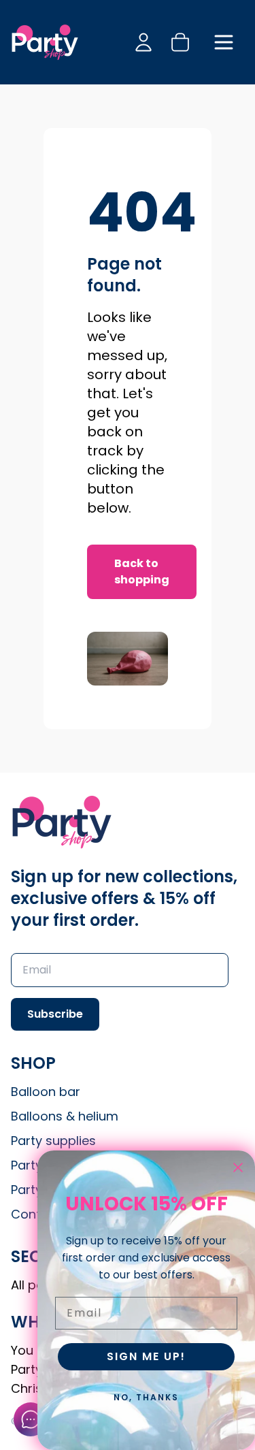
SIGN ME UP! (146, 1356)
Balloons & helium (64, 1116)
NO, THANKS (146, 1397)
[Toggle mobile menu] (223, 42)
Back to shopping (141, 571)
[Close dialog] (238, 1167)
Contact (36, 1214)
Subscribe (55, 1014)
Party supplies (53, 1140)
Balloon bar (45, 1091)
